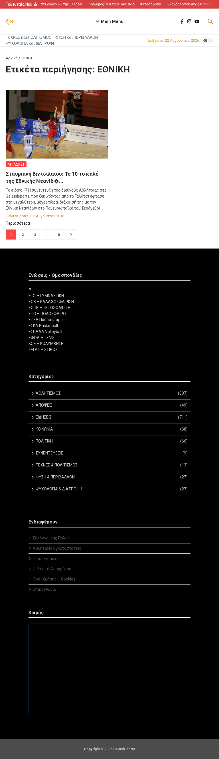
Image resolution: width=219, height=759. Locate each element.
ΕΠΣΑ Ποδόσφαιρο (46, 319)
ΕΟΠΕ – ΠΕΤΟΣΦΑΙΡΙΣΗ (49, 307)
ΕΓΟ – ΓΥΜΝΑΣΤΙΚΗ (46, 295)
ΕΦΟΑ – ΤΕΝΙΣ (41, 337)
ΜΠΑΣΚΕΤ (16, 164)
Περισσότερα (18, 223)
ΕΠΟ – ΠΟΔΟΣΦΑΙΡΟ (47, 313)
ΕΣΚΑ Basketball (43, 325)
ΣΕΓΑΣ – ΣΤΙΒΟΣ (43, 349)
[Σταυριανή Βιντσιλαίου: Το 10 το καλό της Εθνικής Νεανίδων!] (57, 124)
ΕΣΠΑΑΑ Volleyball (45, 331)
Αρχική (12, 58)
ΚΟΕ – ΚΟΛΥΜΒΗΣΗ (46, 343)
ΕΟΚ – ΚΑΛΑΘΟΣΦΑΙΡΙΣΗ (51, 301)
